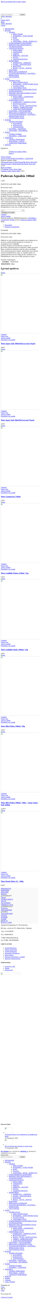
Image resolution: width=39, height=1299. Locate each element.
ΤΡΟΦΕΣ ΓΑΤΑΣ (14, 80)
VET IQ (3, 901)
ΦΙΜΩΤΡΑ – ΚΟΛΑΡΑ (20, 55)
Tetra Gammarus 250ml (10, 497)
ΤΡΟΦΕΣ (12, 32)
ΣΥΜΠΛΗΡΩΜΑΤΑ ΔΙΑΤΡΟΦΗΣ (20, 43)
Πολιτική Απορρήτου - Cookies (15, 957)
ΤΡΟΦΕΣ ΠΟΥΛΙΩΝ (16, 122)
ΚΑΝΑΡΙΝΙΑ (17, 123)
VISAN (3, 897)
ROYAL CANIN (6, 922)
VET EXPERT (5, 903)
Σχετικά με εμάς (10, 966)
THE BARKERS (6, 910)
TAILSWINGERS (7, 913)
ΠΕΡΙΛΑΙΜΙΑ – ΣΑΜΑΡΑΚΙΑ (23, 97)
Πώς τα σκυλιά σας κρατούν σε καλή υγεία (18, 1146)
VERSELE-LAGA (7, 905)
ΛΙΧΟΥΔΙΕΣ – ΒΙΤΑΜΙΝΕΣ (18, 130)
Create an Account (6, 1297)
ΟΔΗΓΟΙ (16, 54)
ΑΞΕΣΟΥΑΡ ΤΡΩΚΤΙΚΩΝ (18, 143)
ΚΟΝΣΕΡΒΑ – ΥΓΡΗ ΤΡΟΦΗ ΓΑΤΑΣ (25, 84)
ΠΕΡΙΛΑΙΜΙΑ (17, 50)
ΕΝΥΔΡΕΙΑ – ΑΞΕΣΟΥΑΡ (17, 136)
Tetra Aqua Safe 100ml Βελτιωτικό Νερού (18, 344)
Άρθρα (7, 968)
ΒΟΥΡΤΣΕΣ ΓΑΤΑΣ (19, 104)
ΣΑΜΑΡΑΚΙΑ (17, 52)
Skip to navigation (7, 1)
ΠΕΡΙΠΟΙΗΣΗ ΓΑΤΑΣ (16, 100)
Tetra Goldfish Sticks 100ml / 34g (14, 650)
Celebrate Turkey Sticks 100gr (10, 171)
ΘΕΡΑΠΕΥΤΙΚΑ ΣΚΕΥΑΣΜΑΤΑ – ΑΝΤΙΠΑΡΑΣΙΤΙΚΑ (20, 46)
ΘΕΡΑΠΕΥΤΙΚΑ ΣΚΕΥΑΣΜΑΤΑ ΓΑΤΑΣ (22, 93)
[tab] (8, 225)
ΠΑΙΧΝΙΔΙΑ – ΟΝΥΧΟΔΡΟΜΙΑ (20, 111)
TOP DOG (4, 908)
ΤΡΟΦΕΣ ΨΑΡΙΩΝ (15, 134)
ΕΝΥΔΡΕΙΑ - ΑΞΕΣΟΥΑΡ (24, 158)
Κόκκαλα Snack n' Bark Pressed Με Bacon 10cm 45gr (18, 164)
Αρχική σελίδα (6, 158)
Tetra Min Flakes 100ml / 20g (13, 726)
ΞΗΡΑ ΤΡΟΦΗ (18, 34)
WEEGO (4, 894)
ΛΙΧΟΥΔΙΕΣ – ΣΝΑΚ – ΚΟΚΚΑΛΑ (25, 41)
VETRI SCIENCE (7, 899)
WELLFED (4, 892)
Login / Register (10, 1282)
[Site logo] (6, 16)
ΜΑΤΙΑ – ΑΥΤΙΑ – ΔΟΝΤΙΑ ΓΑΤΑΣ (25, 105)
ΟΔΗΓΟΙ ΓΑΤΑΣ (18, 98)
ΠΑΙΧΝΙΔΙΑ (13, 70)
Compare (8, 1280)
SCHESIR (4, 917)
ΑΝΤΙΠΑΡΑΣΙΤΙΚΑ (15, 91)
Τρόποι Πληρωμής (11, 951)
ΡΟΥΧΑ (15, 57)
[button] (8, 340)
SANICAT (4, 921)
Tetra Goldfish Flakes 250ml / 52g (14, 573)
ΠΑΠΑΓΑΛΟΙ (17, 125)
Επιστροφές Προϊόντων (12, 953)
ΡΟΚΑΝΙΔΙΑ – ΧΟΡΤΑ (17, 141)
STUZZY (4, 915)
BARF (15, 38)
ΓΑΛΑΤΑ (16, 39)
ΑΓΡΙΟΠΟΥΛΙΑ (18, 127)
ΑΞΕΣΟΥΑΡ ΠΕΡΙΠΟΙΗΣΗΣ (22, 109)
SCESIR (3, 919)
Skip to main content (19, 1)
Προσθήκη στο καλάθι (8, 212)
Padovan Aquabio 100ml (28, 220)
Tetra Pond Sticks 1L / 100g (12, 881)
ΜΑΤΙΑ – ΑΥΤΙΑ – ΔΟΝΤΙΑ (22, 68)
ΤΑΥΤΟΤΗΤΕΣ (14, 77)
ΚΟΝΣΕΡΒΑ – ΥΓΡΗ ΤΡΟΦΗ (23, 36)
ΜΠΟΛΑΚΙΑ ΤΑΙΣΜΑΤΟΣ (18, 72)
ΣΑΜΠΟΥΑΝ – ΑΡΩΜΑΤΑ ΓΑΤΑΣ (24, 102)
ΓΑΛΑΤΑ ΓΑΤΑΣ (18, 86)
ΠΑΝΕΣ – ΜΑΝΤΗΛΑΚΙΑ (22, 64)
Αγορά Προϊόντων (10, 948)
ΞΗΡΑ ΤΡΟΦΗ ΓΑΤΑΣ (20, 82)
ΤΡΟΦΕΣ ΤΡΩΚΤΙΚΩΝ (17, 139)
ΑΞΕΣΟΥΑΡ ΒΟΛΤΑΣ (16, 48)
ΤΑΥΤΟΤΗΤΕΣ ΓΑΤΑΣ (16, 118)
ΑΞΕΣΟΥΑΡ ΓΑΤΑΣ (15, 95)
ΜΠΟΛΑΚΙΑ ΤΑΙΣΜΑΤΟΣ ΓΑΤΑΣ (20, 113)
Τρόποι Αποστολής (11, 950)
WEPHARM (5, 890)
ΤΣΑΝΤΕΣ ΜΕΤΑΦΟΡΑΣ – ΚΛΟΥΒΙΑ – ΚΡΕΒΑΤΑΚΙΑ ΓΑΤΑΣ (22, 115)
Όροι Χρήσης (9, 955)
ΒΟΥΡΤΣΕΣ (17, 66)
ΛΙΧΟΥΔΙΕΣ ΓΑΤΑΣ (19, 88)
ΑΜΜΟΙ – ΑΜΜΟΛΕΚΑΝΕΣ (23, 107)
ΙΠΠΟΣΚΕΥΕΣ (6, 888)
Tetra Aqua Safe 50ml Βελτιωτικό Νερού (17, 420)
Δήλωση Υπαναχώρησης (12, 958)
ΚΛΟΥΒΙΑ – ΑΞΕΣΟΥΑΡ (17, 129)
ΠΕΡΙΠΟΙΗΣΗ (14, 61)
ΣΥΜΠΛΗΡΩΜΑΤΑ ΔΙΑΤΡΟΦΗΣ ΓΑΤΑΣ (23, 89)
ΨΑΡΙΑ (13, 158)
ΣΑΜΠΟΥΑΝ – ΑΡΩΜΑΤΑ (22, 63)
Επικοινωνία (9, 970)
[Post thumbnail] (8, 1133)
